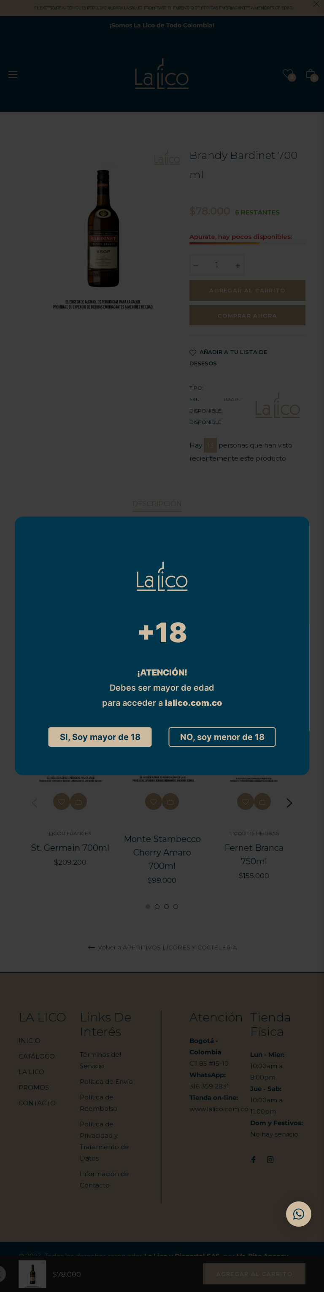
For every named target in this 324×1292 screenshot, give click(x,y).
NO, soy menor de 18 (222, 737)
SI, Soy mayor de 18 (100, 737)
